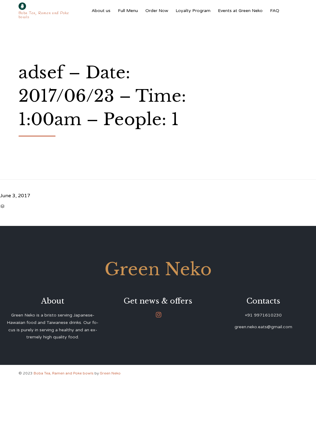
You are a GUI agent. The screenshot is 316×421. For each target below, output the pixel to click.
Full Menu (128, 10)
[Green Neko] (44, 6)
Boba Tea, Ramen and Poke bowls (64, 373)
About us (101, 10)
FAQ (274, 10)
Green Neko (110, 373)
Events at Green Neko (240, 10)
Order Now (156, 10)
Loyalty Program (193, 10)
